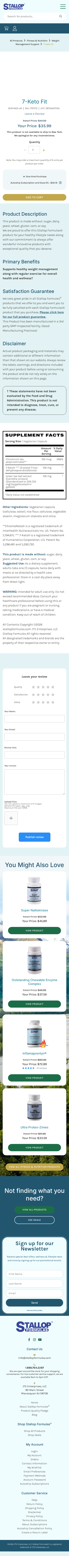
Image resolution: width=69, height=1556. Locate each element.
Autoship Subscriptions (34, 1483)
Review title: (10, 747)
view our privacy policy (34, 1310)
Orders (35, 1459)
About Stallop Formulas (34, 1406)
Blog (34, 1414)
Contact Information (34, 1463)
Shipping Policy (34, 1508)
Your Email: (9, 729)
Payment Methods (35, 1475)
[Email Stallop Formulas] (34, 1355)
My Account (34, 1455)
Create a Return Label (35, 1532)
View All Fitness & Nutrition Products (34, 1166)
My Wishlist (34, 1467)
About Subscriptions (34, 1524)
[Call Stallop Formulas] (34, 1365)
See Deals (34, 1220)
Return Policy (34, 1504)
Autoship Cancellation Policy (34, 1528)
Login (34, 1451)
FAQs (34, 1500)
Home (34, 1402)
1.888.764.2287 (34, 1367)
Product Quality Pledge (34, 1410)
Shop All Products (34, 1431)
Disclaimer (34, 1512)
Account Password (34, 1479)
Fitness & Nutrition (37, 40)
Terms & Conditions (34, 1520)
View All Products (34, 1209)
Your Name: (10, 711)
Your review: (10, 766)
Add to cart (34, 197)
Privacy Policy (34, 1516)
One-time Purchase (35, 176)
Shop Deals (34, 1435)
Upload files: (23, 805)
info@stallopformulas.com (34, 1357)
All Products (16, 40)
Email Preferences (34, 1471)
